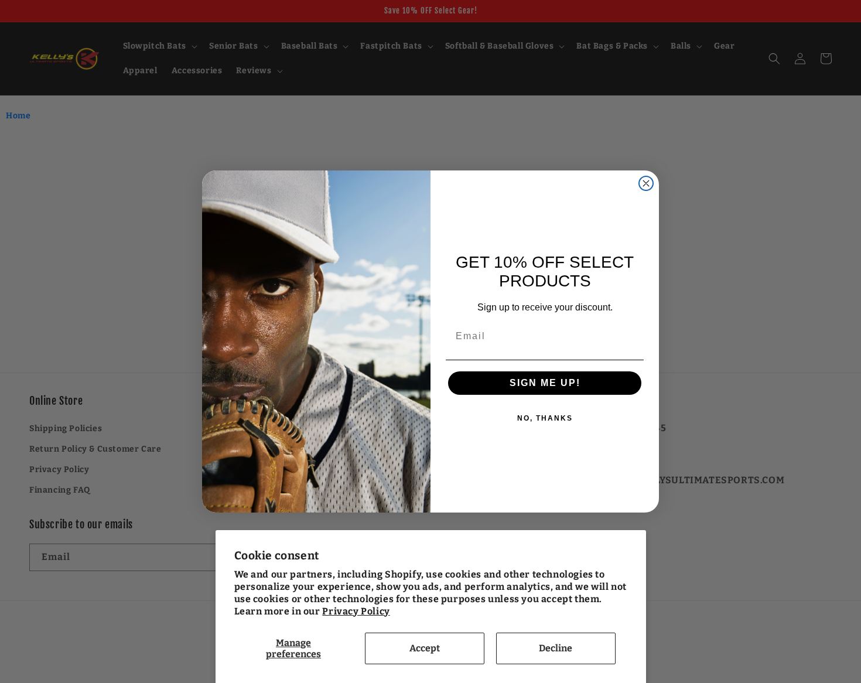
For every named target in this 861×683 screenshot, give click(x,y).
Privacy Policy (356, 611)
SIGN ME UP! (545, 383)
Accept (424, 648)
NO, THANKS (545, 418)
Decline (555, 648)
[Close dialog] (646, 183)
